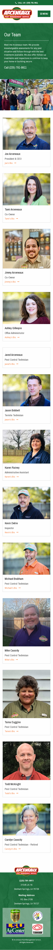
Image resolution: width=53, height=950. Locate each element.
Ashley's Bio (10, 337)
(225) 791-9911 (27, 2)
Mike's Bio (9, 659)
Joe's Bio (9, 163)
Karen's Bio (10, 477)
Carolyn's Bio (11, 849)
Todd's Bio (10, 793)
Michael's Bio (11, 588)
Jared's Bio (10, 364)
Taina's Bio (10, 731)
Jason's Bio (10, 419)
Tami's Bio (9, 218)
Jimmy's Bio (10, 282)
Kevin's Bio (10, 532)
